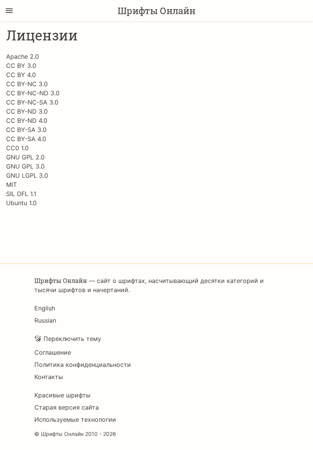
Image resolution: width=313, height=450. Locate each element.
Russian (45, 320)
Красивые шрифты (62, 395)
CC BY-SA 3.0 (26, 129)
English (44, 308)
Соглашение (52, 352)
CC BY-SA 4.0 (26, 139)
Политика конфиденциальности (82, 364)
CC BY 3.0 (21, 65)
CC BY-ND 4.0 (26, 120)
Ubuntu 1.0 (21, 203)
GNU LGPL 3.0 (27, 175)
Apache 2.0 (22, 56)
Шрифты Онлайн (156, 11)
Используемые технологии (75, 419)
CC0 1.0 (17, 148)
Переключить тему (72, 338)
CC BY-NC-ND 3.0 (33, 93)
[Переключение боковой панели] (9, 11)
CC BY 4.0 (21, 75)
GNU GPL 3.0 (25, 166)
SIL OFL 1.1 (21, 194)
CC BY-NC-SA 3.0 (32, 102)
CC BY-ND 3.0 (27, 111)
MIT (11, 184)
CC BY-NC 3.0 (27, 84)
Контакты (48, 377)
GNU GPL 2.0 (25, 157)
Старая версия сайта (66, 407)
